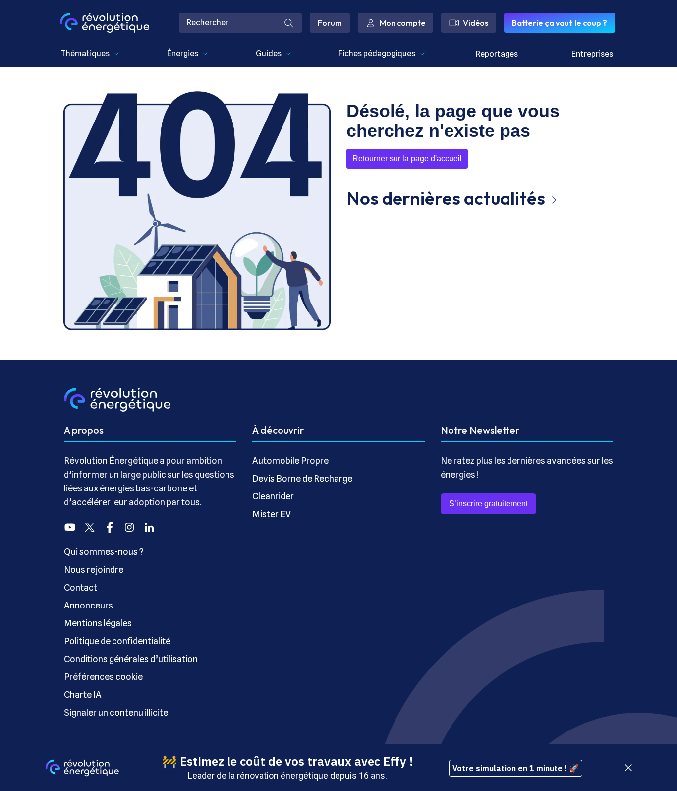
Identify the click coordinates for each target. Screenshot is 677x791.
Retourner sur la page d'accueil (407, 158)
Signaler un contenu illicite (116, 712)
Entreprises (592, 54)
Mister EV (271, 514)
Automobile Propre (290, 460)
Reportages (497, 54)
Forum (330, 23)
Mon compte (402, 23)
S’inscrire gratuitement (488, 503)
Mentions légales (98, 623)
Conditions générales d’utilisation (131, 659)
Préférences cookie (103, 676)
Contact (80, 587)
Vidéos (475, 23)
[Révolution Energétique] (104, 23)
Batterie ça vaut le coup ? (559, 23)
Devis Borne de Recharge (302, 478)
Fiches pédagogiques (376, 53)
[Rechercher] (289, 23)
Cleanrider (273, 496)
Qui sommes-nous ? (104, 552)
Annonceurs (88, 605)
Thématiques (85, 53)
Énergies (182, 53)
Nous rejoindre (93, 569)
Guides (269, 53)
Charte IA (83, 694)
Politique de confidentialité (117, 641)
